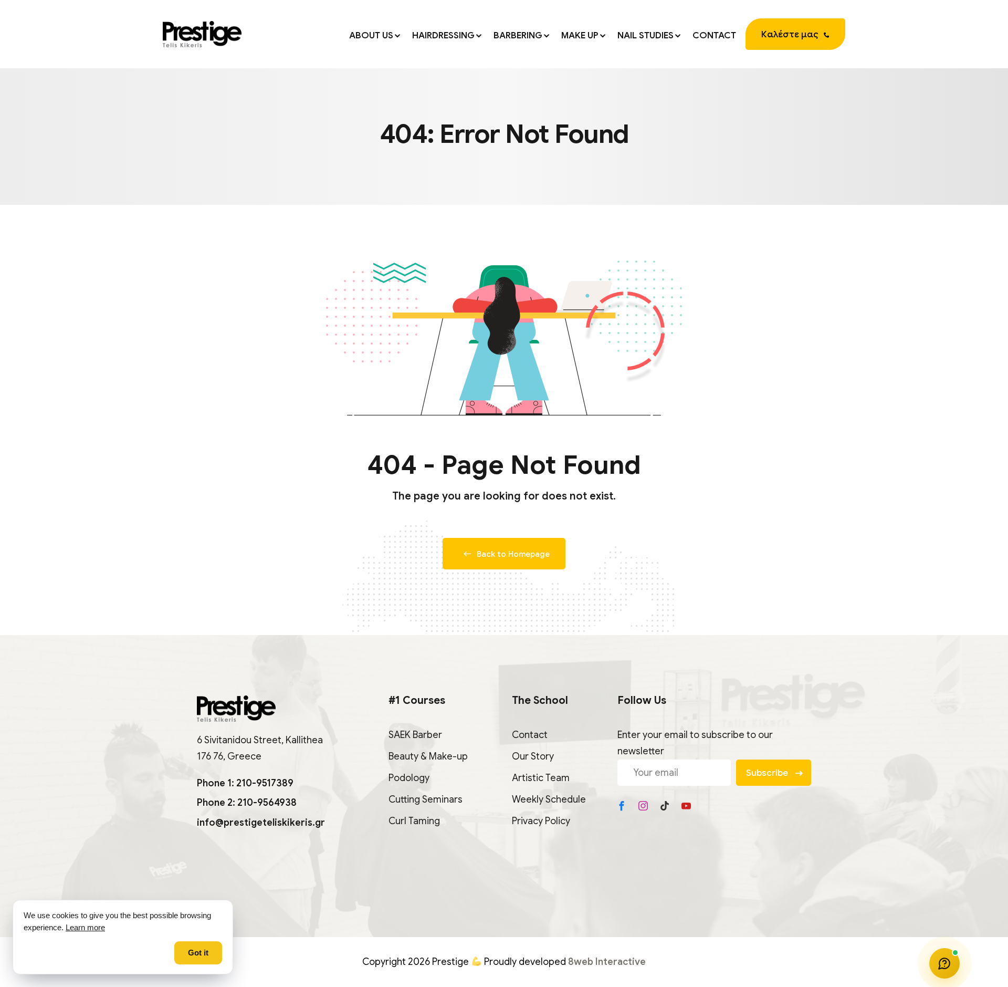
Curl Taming (414, 821)
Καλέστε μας (789, 34)
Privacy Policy (541, 821)
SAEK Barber (415, 735)
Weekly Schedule (549, 799)
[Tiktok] (664, 805)
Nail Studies (645, 35)
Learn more (85, 927)
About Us (371, 35)
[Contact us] (944, 963)
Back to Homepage (513, 554)
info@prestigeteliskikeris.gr (261, 822)
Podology (408, 778)
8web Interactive (607, 962)
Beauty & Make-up (428, 756)
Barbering (518, 35)
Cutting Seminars (425, 799)
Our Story (533, 756)
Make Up (579, 35)
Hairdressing (443, 35)
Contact (714, 35)
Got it (198, 953)
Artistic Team (541, 778)
